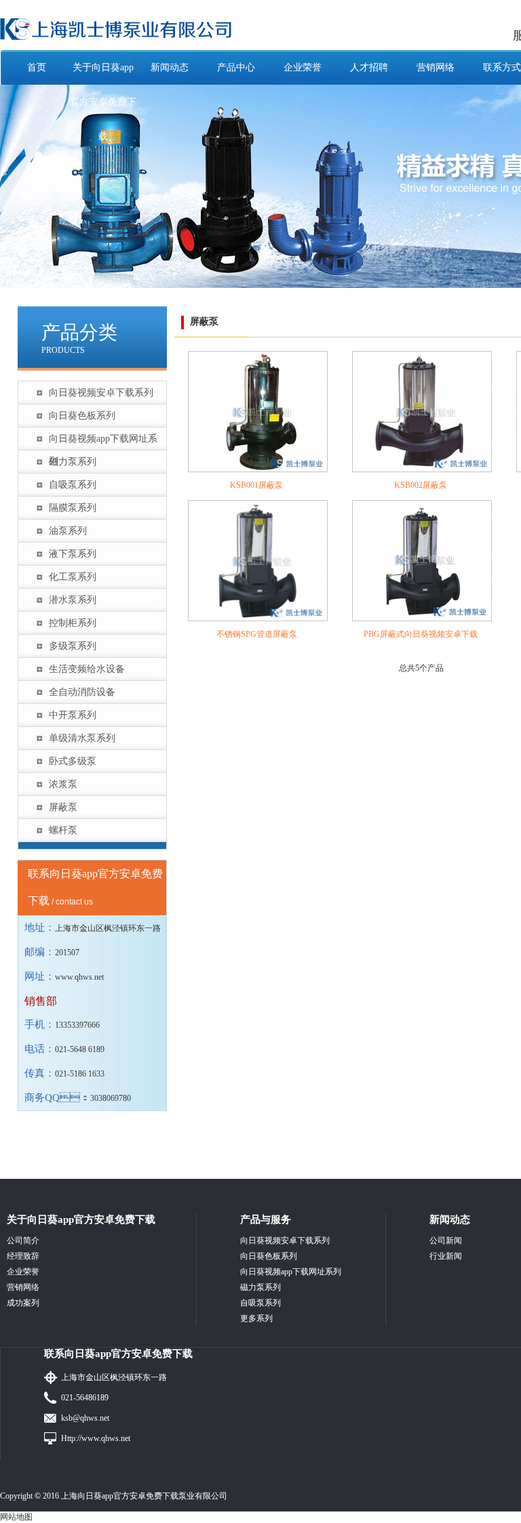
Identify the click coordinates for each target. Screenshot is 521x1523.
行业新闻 (445, 1256)
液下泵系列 (72, 554)
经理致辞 (23, 1256)
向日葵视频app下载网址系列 (103, 442)
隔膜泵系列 (72, 508)
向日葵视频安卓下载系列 (101, 393)
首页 (36, 67)
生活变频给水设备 (87, 669)
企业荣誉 (303, 67)
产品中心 (236, 67)
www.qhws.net (79, 977)
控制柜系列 (72, 623)
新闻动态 (170, 67)
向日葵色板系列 (82, 416)
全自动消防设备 (82, 692)
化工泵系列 (72, 577)
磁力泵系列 (72, 462)
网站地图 (16, 1517)
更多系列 (256, 1318)
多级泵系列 (72, 646)
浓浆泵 (63, 784)
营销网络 (436, 67)
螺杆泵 (63, 830)
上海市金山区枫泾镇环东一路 (114, 1377)
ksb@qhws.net (85, 1418)
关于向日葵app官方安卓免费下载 (103, 102)
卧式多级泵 (72, 761)
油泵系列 (68, 531)
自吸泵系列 (72, 485)
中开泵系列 (72, 715)
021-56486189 (85, 1397)
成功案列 (23, 1303)
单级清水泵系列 (82, 738)
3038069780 (110, 1098)
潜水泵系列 (72, 600)
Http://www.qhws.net (95, 1438)
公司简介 (23, 1240)
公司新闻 (445, 1240)
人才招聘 (369, 67)
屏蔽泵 (63, 807)
